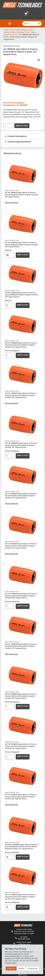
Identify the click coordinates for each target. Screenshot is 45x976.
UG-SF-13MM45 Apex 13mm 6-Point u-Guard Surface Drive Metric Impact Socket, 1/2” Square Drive (21, 746)
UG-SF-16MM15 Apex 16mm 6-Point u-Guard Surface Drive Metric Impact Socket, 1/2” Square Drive (21, 797)
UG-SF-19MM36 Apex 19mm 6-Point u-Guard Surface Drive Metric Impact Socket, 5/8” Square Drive (21, 596)
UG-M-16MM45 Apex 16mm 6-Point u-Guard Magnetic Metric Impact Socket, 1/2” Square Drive (21, 244)
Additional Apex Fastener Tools (16, 32)
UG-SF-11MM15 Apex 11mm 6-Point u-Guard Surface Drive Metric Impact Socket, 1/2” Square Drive (20, 897)
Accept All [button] (11, 968)
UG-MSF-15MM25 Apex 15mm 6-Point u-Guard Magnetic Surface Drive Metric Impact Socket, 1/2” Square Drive (22, 846)
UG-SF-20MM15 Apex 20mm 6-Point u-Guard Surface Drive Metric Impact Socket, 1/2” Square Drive (21, 445)
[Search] (39, 23)
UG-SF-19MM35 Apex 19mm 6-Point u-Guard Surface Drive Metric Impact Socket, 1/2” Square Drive (21, 646)
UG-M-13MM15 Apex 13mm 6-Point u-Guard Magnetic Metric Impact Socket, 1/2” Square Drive (21, 295)
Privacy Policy (11, 963)
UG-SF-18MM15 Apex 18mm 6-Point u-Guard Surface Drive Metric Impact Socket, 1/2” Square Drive (21, 395)
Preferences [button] (33, 968)
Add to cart (22, 125)
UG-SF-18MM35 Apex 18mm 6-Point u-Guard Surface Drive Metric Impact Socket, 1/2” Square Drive (21, 496)
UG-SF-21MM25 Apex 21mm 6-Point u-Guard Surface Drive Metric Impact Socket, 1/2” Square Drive (21, 345)
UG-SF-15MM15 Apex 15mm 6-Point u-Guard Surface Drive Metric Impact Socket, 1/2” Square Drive (21, 696)
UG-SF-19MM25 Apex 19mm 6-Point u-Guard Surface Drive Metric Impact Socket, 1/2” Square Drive (21, 546)
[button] (10, 24)
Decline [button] (21, 968)
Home (6, 30)
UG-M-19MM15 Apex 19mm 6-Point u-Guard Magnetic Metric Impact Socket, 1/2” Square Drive (21, 195)
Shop (12, 30)
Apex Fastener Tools (24, 30)
